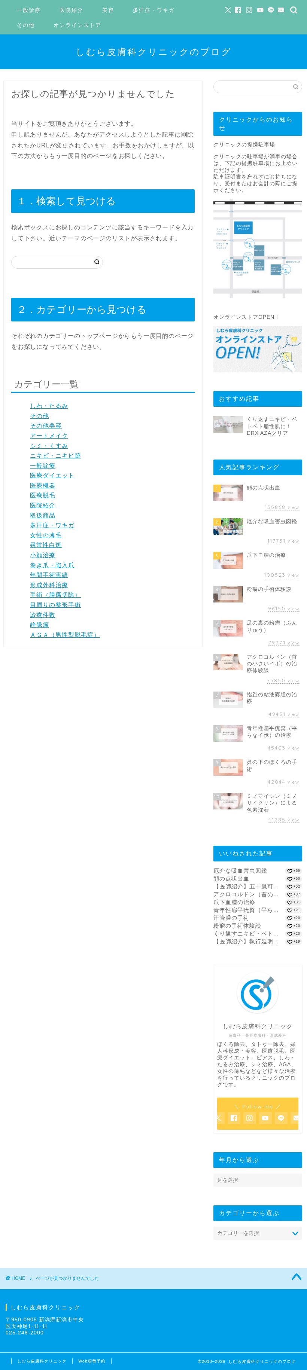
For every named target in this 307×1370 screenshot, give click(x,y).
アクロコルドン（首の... (246, 894)
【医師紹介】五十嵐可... (246, 886)
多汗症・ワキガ (154, 10)
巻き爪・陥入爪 (52, 565)
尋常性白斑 (46, 545)
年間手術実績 (49, 575)
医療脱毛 (42, 495)
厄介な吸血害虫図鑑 (240, 870)
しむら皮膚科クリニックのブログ (154, 51)
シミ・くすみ (49, 446)
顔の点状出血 (231, 878)
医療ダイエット (52, 475)
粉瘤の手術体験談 (237, 925)
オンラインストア (77, 25)
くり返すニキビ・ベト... (246, 933)
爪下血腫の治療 (234, 902)
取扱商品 (42, 515)
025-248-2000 (25, 1333)
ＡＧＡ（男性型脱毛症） (65, 635)
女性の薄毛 (46, 535)
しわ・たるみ (49, 406)
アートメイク (49, 436)
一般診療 (29, 10)
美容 (108, 10)
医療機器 (42, 485)
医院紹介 (71, 10)
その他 (26, 25)
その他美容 (46, 425)
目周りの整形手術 (55, 605)
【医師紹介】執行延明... (246, 941)
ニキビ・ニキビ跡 (55, 455)
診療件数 (42, 615)
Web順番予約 (92, 1361)
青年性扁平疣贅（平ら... (246, 910)
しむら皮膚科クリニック (42, 1361)
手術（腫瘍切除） (55, 595)
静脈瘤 (39, 625)
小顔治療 (42, 555)
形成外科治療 (49, 585)
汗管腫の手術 (231, 918)
